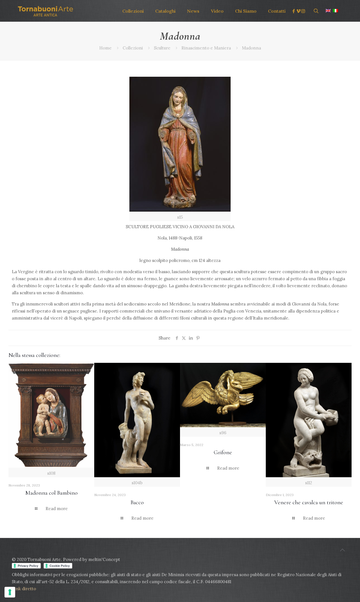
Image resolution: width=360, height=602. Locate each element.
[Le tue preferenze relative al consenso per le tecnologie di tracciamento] (9, 592)
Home (105, 48)
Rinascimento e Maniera (206, 48)
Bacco (137, 502)
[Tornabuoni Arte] (45, 11)
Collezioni (133, 48)
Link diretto (24, 588)
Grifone (223, 452)
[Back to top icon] (342, 550)
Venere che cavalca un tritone (308, 502)
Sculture (162, 48)
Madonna (251, 48)
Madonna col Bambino (51, 492)
